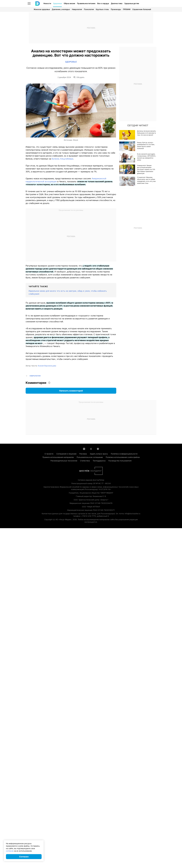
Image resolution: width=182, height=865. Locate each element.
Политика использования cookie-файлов (123, 457)
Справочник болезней (141, 9)
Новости (47, 3)
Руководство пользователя (119, 461)
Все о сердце (103, 3)
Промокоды (116, 9)
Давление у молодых (61, 9)
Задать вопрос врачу (99, 454)
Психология (89, 9)
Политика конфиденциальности (124, 454)
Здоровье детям (131, 3)
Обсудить (80, 77)
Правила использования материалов (58, 457)
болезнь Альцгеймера (62, 158)
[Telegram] (98, 449)
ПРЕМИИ (126, 9)
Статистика (85, 461)
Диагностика (116, 3)
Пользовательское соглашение (90, 457)
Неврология (77, 9)
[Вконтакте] (84, 449)
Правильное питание (86, 3)
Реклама (83, 454)
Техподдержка (99, 461)
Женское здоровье (42, 9)
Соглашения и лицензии (66, 454)
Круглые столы (102, 9)
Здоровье (57, 3)
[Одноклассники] (91, 449)
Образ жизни (69, 3)
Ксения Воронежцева (47, 366)
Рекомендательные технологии (64, 461)
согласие (9, 851)
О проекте (49, 454)
